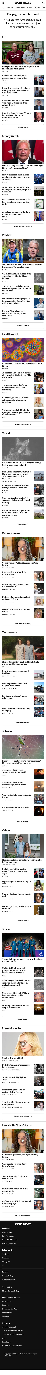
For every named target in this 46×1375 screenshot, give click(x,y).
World (29, 8)
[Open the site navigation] (8, 3)
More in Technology (22, 722)
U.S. (3, 8)
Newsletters (7, 1301)
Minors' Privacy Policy (10, 1291)
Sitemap (5, 1316)
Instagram (6, 1262)
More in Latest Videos (22, 1215)
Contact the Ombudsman (12, 1346)
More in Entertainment (22, 623)
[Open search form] (43, 3)
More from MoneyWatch (22, 226)
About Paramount (9, 1327)
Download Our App (9, 1309)
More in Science (22, 821)
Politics (37, 8)
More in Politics (22, 325)
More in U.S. (22, 127)
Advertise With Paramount (12, 1331)
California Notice (8, 1280)
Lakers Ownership (9, 1243)
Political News (7, 1232)
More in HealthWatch (22, 424)
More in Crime (22, 920)
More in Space (22, 1019)
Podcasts (5, 1305)
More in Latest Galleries (22, 1116)
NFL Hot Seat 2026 (9, 1240)
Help (4, 1338)
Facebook (6, 1258)
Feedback (6, 1342)
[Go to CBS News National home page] (23, 3)
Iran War (10, 8)
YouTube (5, 1254)
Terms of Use (7, 1287)
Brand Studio (7, 1313)
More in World (22, 524)
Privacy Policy (7, 1276)
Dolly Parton (20, 8)
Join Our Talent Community (13, 1334)
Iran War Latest (8, 1236)
